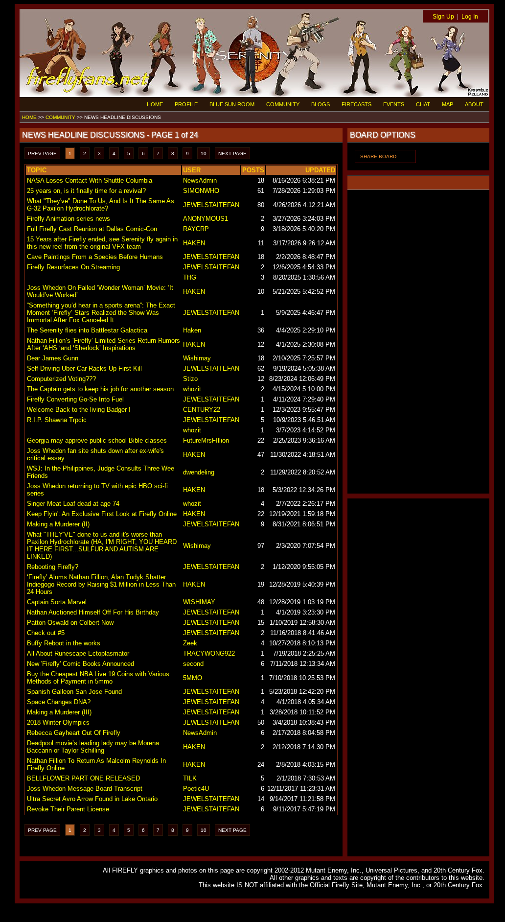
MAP (447, 104)
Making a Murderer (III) (59, 712)
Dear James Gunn (52, 358)
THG (189, 277)
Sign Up (443, 16)
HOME (155, 104)
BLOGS (320, 104)
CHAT (423, 104)
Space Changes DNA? (59, 702)
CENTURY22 (201, 409)
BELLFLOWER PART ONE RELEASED (83, 778)
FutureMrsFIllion (206, 440)
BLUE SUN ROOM (231, 104)
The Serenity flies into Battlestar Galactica (87, 330)
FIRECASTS (356, 104)
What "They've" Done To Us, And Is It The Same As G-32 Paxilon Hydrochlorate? (100, 204)
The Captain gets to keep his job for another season (100, 389)
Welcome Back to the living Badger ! (79, 409)
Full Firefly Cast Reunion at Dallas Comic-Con (92, 229)
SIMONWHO (201, 190)
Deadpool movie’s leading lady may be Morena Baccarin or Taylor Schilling (93, 746)
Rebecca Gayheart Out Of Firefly (73, 732)
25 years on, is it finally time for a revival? (86, 190)
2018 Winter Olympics (58, 722)
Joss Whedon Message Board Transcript (84, 788)
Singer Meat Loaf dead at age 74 (73, 503)
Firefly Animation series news (68, 218)
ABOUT (474, 104)
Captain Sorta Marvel (57, 602)
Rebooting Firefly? (52, 566)
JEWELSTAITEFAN (211, 205)
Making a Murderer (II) (58, 524)
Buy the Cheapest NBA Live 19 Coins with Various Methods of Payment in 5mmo (98, 677)
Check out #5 (46, 633)
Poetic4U (196, 788)
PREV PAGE (42, 153)
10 (204, 153)
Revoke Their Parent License (68, 809)
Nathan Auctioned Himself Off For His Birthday (93, 612)
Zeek (190, 643)
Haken (192, 330)
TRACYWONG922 (209, 653)
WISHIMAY (199, 602)
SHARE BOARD (378, 156)
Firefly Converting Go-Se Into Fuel (75, 399)
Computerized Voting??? (61, 378)
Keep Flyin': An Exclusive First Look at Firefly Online (102, 514)
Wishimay (197, 358)
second (193, 663)
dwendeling (198, 472)
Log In (469, 16)
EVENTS (393, 104)
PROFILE (186, 104)
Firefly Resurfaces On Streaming (73, 267)
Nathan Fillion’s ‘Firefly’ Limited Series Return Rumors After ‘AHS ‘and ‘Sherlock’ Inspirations (103, 344)
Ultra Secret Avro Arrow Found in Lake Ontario (92, 799)
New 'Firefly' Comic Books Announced (80, 663)
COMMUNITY (282, 104)
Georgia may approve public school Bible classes (97, 440)
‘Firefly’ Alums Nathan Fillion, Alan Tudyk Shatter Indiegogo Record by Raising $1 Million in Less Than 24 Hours (101, 584)
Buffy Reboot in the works (63, 643)
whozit (192, 389)
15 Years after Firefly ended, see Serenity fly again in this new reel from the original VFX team (102, 243)
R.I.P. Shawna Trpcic (57, 420)
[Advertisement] (418, 342)
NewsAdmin (200, 180)
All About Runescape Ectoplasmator (78, 653)
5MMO (192, 678)
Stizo (190, 378)
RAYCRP (196, 229)
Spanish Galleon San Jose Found (74, 691)
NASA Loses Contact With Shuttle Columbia (89, 180)
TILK (190, 778)
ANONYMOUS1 (205, 218)
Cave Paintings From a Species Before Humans (95, 256)
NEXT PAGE (232, 153)
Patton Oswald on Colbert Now (70, 622)
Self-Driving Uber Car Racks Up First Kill (84, 368)
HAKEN (194, 243)
